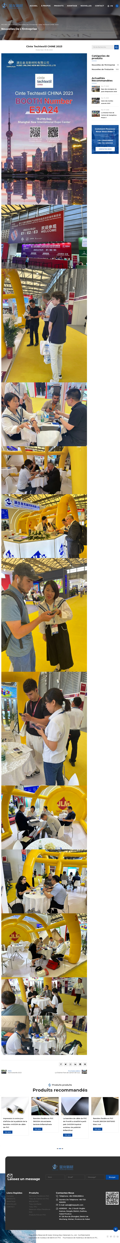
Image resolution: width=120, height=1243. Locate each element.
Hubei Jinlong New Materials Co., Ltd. (62, 1235)
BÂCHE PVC (34, 1201)
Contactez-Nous (105, 149)
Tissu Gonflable (35, 1204)
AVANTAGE (72, 6)
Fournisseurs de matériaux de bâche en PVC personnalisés (86, 1238)
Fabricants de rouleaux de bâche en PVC (45, 1238)
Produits (59, 6)
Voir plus (8, 1141)
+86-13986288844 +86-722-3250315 (105, 141)
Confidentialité (84, 1235)
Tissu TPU (33, 1207)
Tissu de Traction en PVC (39, 1199)
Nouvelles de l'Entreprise (28, 24)
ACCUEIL (34, 6)
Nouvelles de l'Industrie (103, 69)
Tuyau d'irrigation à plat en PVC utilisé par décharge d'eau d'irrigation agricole (104, 1130)
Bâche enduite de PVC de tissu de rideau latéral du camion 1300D (43, 1130)
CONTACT (99, 6)
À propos (46, 6)
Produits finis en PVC (37, 1215)
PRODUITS (11, 1199)
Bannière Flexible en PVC (39, 1196)
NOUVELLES (86, 6)
